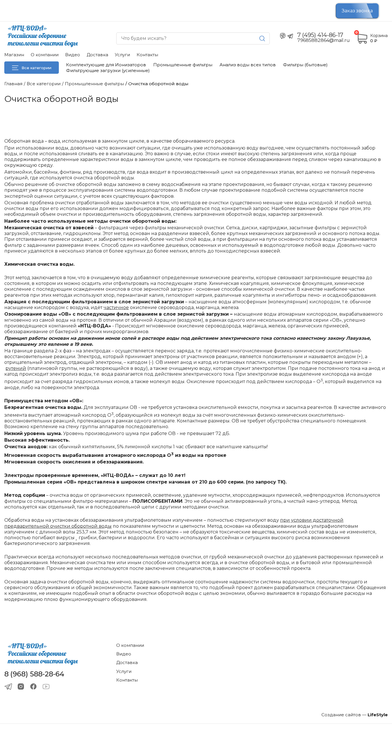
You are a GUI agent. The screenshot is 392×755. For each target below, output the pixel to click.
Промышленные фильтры (182, 64)
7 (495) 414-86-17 (320, 35)
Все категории (36, 67)
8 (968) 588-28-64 (34, 674)
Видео (72, 54)
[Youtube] (46, 686)
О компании (45, 54)
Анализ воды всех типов (248, 64)
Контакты (147, 54)
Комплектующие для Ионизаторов (106, 64)
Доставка (97, 54)
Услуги (122, 54)
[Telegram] (8, 686)
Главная (13, 83)
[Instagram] (21, 686)
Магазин (14, 54)
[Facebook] (33, 686)
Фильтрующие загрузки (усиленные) (108, 70)
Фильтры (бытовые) (305, 64)
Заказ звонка (357, 10)
